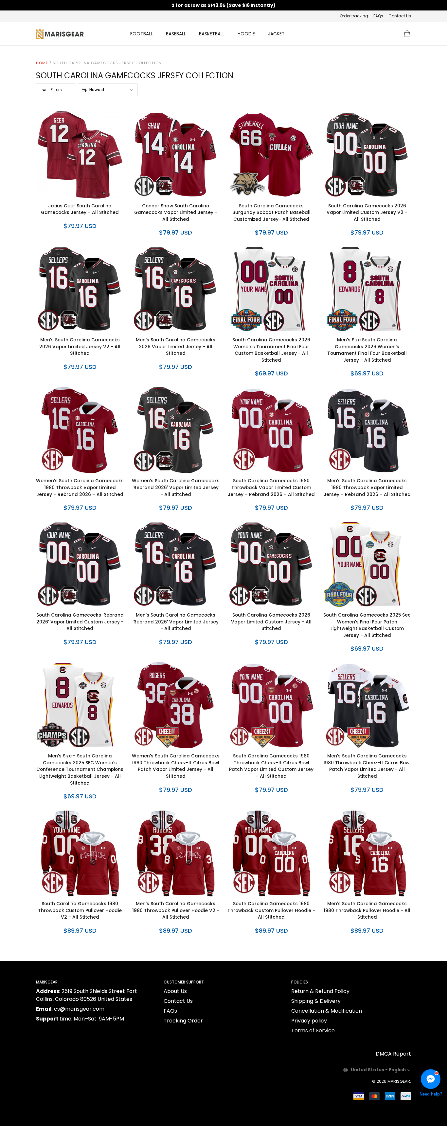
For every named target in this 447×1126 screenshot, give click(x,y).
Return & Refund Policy (320, 991)
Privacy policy (309, 1020)
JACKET (276, 33)
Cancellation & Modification (326, 1011)
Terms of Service (313, 1030)
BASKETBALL (211, 33)
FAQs (378, 16)
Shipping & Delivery (316, 1001)
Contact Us (399, 16)
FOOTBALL (141, 33)
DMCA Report (393, 1054)
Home (42, 63)
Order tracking (354, 16)
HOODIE (246, 33)
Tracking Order (183, 1020)
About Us (175, 991)
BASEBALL (176, 33)
